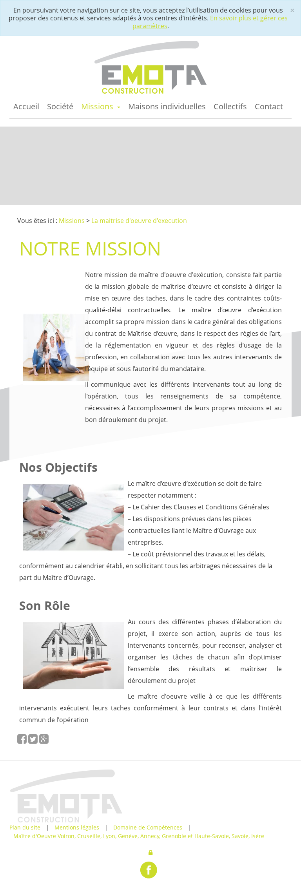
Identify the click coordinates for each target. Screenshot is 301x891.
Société (60, 106)
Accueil (26, 106)
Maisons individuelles (167, 106)
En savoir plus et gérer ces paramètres (210, 22)
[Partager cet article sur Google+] (44, 740)
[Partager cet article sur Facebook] (22, 740)
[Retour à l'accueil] (150, 67)
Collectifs (230, 106)
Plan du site (25, 827)
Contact (269, 106)
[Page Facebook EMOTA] (148, 869)
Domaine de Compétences (148, 827)
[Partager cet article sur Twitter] (33, 740)
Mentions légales (77, 827)
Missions (98, 106)
